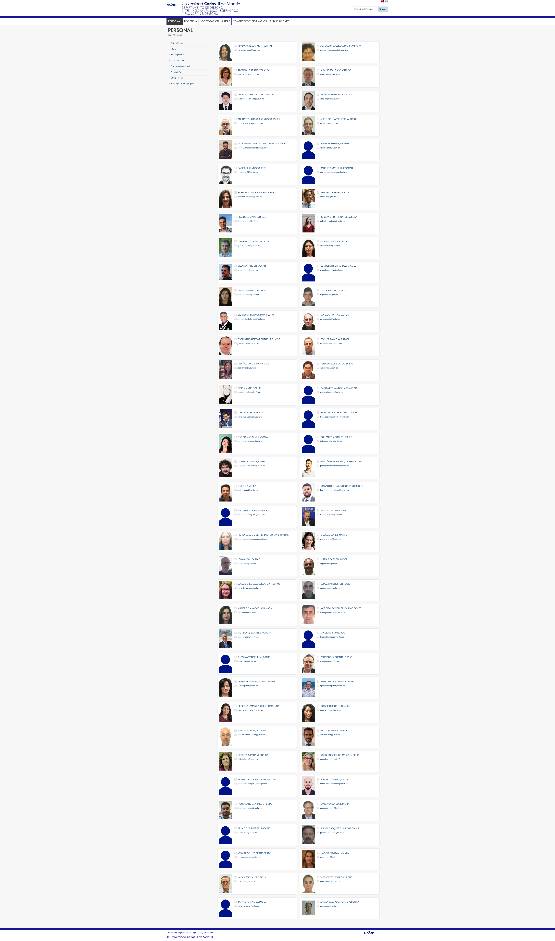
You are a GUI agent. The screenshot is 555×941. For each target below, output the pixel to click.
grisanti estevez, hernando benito (341, 486)
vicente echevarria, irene (336, 877)
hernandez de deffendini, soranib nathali (263, 535)
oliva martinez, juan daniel (254, 657)
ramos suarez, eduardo (252, 730)
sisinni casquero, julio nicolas (339, 828)
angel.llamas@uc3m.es (330, 564)
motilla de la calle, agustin (255, 632)
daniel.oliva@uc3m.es (246, 661)
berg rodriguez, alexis (334, 192)
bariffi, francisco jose (252, 168)
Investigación (209, 21)
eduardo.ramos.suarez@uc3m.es (251, 735)
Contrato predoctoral (180, 66)
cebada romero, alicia (334, 241)
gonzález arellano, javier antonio (341, 461)
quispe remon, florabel (335, 706)
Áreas (226, 21)
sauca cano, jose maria (334, 804)
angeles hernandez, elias (336, 94)
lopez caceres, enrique (335, 584)
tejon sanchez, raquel (334, 853)
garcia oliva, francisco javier (339, 412)
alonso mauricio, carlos (335, 70)
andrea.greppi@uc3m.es (247, 490)
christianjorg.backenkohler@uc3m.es (252, 148)
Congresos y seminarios (250, 21)
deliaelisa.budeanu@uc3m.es (332, 221)
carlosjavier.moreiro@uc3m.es (333, 612)
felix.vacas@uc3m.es (246, 881)
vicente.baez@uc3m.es (330, 148)
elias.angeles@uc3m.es (330, 99)
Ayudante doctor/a (179, 60)
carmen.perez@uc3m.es (247, 686)
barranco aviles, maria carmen (257, 192)
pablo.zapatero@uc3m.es (248, 906)
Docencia (190, 21)
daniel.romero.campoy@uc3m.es (334, 784)
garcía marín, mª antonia (253, 437)
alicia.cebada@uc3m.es (330, 245)
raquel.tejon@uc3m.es (329, 857)
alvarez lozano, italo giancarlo (258, 94)
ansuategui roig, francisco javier (259, 119)
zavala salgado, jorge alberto (339, 902)
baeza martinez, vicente (335, 143)
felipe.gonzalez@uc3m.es (331, 441)
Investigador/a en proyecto (183, 83)
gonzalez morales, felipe (336, 437)
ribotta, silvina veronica (253, 755)
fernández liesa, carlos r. (336, 363)
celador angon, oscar (252, 266)
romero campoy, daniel (334, 779)
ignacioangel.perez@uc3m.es (332, 686)
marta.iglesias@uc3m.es (330, 539)
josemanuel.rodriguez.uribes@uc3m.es (253, 784)
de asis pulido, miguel (333, 290)
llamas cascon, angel (333, 559)
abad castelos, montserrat (255, 46)
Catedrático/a (177, 43)
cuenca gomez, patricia (252, 290)
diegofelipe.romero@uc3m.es (249, 808)
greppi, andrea (247, 486)
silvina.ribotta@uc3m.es (247, 759)
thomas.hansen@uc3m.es (331, 515)
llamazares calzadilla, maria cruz (259, 584)
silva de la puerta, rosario (254, 828)
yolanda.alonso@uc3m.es (248, 74)
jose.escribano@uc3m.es (248, 343)
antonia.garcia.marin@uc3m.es (250, 441)
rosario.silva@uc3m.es (247, 833)
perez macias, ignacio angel (337, 681)
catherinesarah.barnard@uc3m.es (334, 172)
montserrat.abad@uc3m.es (248, 50)
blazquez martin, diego (252, 217)
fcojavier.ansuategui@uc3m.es (250, 123)
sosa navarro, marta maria (254, 853)
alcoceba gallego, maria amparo (340, 46)
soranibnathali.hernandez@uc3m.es (252, 539)
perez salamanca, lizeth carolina (258, 706)
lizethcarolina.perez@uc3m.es (250, 710)
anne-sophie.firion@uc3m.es (249, 392)
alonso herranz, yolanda (254, 70)
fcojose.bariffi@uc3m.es (247, 172)
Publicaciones (279, 21)
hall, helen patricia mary (253, 510)
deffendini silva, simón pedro (256, 315)
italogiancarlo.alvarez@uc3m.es (250, 99)
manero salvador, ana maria (255, 608)
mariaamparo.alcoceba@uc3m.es (334, 50)
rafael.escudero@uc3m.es (331, 343)
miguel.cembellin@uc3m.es (331, 270)
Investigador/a (177, 54)
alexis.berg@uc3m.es (329, 197)
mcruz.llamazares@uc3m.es (249, 588)
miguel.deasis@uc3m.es (330, 294)
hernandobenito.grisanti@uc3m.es (334, 490)
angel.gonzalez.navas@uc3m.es (251, 466)
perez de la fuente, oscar (336, 657)
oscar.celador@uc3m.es (247, 270)
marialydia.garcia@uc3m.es (332, 392)
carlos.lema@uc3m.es (246, 564)
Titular (173, 49)
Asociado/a (176, 72)
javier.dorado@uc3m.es (330, 319)
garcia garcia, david (250, 412)
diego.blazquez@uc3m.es (248, 221)
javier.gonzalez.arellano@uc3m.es (334, 466)
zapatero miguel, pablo (252, 902)
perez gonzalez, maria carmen (256, 681)
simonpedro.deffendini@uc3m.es (251, 319)
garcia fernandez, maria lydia (338, 388)
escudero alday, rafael (334, 339)
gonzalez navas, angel (252, 461)
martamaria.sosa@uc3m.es (249, 857)
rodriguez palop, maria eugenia (339, 755)
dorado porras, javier (334, 315)
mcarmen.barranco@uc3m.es (249, 197)
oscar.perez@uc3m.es (329, 661)
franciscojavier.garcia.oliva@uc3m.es (336, 417)
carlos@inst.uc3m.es (329, 368)
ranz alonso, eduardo (334, 730)
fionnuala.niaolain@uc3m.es (332, 637)
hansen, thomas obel (333, 510)
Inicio (170, 35)
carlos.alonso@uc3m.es (330, 74)
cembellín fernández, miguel (338, 266)
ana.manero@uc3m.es (246, 612)
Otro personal (177, 78)
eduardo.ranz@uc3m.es (330, 735)
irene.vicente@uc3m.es (330, 881)
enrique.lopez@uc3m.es (330, 588)
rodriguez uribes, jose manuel (257, 779)
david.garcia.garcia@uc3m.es (249, 417)
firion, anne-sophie (249, 388)
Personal (174, 21)
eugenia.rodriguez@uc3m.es (332, 759)
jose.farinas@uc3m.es (246, 368)
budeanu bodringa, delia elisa (338, 217)
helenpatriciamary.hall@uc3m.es (251, 515)
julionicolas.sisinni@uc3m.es (332, 833)
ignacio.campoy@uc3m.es (248, 245)
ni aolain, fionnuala (332, 632)
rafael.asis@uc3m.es (329, 123)
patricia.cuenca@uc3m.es (248, 294)
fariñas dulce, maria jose (253, 363)
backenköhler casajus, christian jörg (262, 143)
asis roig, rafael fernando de (338, 119)
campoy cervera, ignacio (253, 241)
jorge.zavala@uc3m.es (330, 906)
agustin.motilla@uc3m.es (248, 637)
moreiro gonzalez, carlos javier (340, 608)
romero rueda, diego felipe (255, 804)
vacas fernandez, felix (252, 877)
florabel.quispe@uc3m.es (331, 710)
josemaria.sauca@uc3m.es (331, 808)
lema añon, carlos (249, 559)
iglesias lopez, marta (333, 535)
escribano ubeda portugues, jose (259, 339)
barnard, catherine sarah (336, 168)
